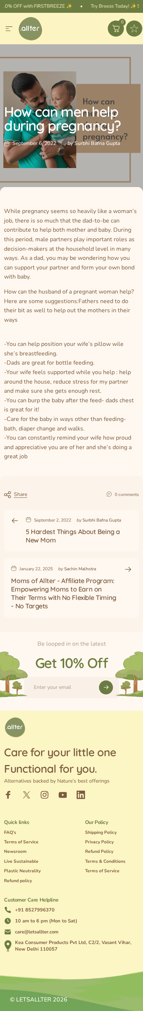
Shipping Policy (101, 832)
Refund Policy (99, 851)
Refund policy (18, 881)
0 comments (127, 494)
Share (20, 494)
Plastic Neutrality (22, 871)
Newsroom (15, 851)
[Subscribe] (106, 687)
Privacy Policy (99, 842)
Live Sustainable (21, 861)
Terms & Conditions (105, 861)
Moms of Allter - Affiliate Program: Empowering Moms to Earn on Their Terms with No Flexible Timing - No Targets (63, 593)
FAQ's (10, 832)
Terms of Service (21, 842)
